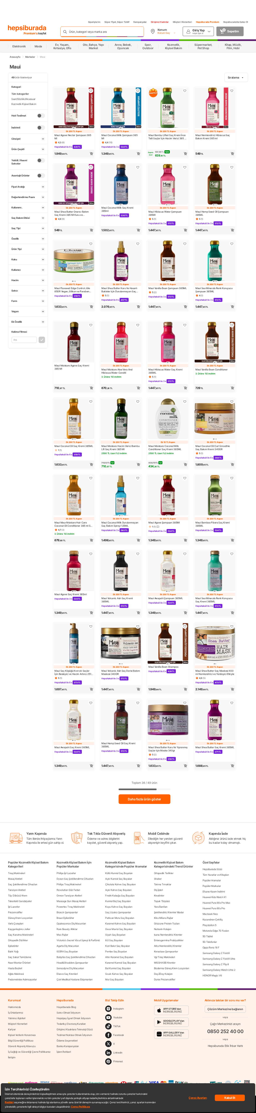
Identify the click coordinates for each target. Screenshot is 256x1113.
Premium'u (31, 33)
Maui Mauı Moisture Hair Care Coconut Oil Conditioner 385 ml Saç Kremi (73, 524)
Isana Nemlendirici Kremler (168, 934)
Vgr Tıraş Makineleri (164, 957)
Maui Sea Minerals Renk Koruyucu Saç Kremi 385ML (214, 600)
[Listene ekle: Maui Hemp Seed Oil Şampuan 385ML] (231, 167)
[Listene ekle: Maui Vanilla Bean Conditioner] (231, 325)
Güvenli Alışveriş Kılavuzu (21, 1046)
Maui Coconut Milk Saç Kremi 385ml (117, 209)
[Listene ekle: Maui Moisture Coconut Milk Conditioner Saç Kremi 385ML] (184, 401)
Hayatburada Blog (66, 1007)
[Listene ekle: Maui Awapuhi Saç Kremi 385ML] (90, 702)
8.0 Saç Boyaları (114, 940)
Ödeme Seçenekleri (67, 1040)
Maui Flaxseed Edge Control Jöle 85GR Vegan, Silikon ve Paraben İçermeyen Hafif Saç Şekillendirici (72, 290)
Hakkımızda (14, 1007)
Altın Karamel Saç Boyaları (119, 957)
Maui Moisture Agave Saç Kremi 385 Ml (71, 367)
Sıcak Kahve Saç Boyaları (119, 973)
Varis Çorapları (15, 923)
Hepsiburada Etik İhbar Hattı (225, 1045)
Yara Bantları (160, 906)
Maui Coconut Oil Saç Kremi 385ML (73, 446)
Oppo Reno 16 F (211, 947)
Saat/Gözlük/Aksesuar (23, 98)
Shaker (158, 878)
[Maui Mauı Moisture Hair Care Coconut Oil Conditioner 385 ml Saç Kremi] (74, 495)
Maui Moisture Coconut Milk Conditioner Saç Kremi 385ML (164, 448)
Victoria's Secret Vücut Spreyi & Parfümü (78, 940)
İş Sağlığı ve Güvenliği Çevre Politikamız (29, 1051)
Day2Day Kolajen (163, 973)
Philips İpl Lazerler (66, 873)
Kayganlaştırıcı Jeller (19, 929)
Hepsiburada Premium (207, 22)
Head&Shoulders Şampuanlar (72, 962)
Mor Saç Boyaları (114, 979)
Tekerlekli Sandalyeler (20, 901)
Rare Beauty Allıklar (67, 929)
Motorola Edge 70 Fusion (216, 930)
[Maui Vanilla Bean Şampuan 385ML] (168, 261)
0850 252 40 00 (225, 1031)
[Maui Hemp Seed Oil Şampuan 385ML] (215, 184)
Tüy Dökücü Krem (17, 895)
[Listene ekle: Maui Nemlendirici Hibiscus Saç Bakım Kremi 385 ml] (231, 90)
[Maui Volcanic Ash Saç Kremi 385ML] (121, 571)
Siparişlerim (94, 22)
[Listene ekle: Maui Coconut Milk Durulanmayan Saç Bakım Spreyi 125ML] (137, 478)
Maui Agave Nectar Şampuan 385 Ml (72, 137)
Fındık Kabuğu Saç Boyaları (119, 895)
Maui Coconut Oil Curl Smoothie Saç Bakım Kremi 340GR (212, 448)
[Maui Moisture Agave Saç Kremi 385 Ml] (74, 342)
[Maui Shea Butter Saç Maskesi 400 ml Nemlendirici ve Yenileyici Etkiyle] (215, 643)
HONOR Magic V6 (212, 975)
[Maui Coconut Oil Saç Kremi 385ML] (74, 419)
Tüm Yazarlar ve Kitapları (216, 874)
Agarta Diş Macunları (68, 945)
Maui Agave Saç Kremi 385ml (70, 594)
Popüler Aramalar (212, 880)
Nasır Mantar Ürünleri (19, 962)
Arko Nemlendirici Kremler (168, 945)
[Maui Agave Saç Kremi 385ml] (74, 571)
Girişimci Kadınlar (160, 22)
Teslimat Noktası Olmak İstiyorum (74, 1034)
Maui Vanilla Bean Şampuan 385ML (167, 288)
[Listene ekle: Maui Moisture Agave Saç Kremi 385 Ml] (90, 325)
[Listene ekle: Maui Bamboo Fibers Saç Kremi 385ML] (231, 478)
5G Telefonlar (210, 941)
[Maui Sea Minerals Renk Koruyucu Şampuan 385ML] (215, 261)
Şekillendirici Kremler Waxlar (169, 912)
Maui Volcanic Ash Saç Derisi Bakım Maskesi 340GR (120, 672)
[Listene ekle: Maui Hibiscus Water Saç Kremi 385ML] (184, 325)
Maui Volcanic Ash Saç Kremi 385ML (117, 600)
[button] (74, 154)
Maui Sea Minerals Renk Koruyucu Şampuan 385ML (214, 290)
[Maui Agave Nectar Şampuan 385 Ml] (74, 108)
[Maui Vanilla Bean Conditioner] (215, 342)
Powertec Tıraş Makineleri (71, 906)
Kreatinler (159, 895)
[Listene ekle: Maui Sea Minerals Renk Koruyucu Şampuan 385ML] (231, 243)
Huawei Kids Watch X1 (214, 897)
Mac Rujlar (62, 934)
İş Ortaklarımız (15, 1012)
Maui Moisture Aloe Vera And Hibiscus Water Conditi (117, 371)
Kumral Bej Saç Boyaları (118, 901)
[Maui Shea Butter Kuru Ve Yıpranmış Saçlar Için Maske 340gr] (168, 720)
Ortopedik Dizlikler (18, 940)
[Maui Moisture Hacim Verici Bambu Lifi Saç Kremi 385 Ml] (121, 419)
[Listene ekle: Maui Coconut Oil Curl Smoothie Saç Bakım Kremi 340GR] (231, 401)
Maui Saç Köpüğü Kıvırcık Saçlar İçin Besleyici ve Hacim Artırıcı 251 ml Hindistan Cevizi (72, 672)
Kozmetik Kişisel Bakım (23, 103)
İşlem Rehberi (64, 1051)
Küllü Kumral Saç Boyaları (119, 873)
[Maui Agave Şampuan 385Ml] (168, 495)
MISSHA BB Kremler (164, 962)
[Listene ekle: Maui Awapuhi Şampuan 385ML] (184, 553)
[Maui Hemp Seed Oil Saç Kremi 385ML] (121, 720)
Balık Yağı (13, 951)
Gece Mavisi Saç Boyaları (119, 929)
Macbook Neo (210, 913)
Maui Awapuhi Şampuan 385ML (165, 598)
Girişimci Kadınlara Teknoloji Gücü (75, 1029)
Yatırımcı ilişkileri (16, 1018)
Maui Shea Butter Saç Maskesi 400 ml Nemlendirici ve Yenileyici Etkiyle (214, 672)
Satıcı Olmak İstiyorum (68, 1012)
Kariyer (12, 1029)
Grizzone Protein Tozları (167, 923)
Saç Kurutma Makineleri (20, 934)
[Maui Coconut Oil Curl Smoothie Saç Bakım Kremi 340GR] (215, 419)
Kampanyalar (140, 22)
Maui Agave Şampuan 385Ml (164, 522)
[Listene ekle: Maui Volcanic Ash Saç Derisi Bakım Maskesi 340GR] (137, 626)
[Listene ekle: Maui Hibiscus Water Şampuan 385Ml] (184, 167)
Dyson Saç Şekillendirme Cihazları (75, 878)
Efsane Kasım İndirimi (214, 891)
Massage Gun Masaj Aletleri (71, 901)
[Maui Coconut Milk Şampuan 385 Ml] (121, 108)
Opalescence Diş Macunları (71, 923)
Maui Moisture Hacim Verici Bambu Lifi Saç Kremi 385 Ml (120, 448)
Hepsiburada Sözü (212, 869)
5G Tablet (208, 936)
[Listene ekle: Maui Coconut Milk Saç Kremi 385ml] (137, 167)
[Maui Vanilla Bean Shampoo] (168, 643)
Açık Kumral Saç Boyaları (118, 878)
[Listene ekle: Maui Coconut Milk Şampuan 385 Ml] (137, 90)
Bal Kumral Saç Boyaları (118, 968)
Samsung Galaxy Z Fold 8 (216, 953)
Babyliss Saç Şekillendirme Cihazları (76, 957)
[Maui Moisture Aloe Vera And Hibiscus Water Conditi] (121, 342)
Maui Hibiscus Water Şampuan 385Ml (165, 213)
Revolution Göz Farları (68, 889)
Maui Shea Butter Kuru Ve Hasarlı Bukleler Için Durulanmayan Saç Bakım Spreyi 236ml (119, 290)
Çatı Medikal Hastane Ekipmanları (74, 979)
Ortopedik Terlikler (163, 873)
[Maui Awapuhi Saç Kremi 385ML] (74, 720)
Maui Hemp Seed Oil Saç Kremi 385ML (118, 745)
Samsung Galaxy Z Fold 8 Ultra (219, 958)
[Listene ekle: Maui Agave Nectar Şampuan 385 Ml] (90, 90)
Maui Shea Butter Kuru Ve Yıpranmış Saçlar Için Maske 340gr (167, 749)
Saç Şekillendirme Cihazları (22, 884)
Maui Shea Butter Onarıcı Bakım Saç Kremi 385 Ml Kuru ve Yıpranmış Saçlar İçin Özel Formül (72, 213)
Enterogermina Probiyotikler (168, 940)
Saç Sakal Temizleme (19, 957)
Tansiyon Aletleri (17, 889)
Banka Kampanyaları (68, 1046)
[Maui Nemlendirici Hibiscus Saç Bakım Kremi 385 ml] (215, 108)
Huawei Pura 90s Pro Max (216, 902)
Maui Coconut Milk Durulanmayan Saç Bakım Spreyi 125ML (119, 524)
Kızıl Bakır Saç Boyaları (117, 945)
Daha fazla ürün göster (144, 799)
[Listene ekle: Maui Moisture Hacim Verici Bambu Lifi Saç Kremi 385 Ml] (137, 401)
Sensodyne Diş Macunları (70, 968)
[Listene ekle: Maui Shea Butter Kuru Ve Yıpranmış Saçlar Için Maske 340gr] (184, 702)
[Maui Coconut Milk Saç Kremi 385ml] (121, 184)
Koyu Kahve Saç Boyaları (118, 906)
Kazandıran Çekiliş (213, 919)
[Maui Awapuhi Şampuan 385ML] (168, 571)
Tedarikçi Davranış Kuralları (71, 1023)
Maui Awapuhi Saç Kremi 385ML (72, 747)
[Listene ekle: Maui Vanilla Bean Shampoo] (184, 626)
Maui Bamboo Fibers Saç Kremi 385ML (212, 524)
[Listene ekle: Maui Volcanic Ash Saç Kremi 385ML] (137, 553)
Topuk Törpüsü (162, 901)
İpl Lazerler (14, 906)
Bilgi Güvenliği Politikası (20, 1040)
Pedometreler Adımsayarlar (22, 979)
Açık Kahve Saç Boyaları (118, 889)
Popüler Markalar (212, 885)
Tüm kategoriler (20, 93)
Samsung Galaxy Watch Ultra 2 (219, 969)
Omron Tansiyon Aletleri (69, 895)
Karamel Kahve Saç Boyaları (120, 923)
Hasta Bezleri (15, 968)
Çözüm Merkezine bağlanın (225, 1009)
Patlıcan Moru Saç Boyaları (119, 917)
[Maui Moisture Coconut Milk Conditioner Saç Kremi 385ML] (168, 419)
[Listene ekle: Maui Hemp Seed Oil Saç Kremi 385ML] (137, 702)
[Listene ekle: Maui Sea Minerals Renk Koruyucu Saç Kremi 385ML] (231, 553)
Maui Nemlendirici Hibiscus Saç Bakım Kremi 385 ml (212, 137)
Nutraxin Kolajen (162, 929)
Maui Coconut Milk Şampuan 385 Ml (119, 137)
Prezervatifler (15, 912)
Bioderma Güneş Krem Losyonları (171, 968)
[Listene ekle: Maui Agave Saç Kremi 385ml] (90, 553)
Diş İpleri (158, 889)
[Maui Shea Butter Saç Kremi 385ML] (215, 720)
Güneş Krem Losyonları (20, 917)
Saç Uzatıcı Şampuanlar (118, 912)
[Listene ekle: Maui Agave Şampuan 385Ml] (184, 478)
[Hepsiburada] (27, 28)
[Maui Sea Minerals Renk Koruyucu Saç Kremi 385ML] (215, 571)
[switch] (41, 115)
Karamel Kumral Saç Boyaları (120, 962)
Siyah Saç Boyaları (115, 934)
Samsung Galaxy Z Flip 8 (216, 964)
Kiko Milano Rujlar (163, 917)
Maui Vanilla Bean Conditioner (211, 369)
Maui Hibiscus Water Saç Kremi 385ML (165, 371)
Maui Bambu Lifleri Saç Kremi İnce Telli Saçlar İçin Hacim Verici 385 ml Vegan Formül (167, 137)
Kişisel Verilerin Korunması (22, 1034)
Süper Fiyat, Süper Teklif (116, 22)
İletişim (11, 1057)
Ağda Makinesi (16, 973)
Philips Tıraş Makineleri (69, 884)
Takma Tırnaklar (162, 884)
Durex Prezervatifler (164, 979)
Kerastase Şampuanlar (166, 951)
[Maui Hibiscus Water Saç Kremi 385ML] (168, 342)
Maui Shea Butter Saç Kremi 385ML (214, 747)
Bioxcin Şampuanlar (67, 912)
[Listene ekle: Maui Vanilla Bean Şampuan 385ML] (184, 243)
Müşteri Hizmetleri (182, 22)
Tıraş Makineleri (16, 873)
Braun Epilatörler (65, 917)
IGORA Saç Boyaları (67, 951)
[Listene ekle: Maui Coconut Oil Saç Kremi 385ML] (90, 401)
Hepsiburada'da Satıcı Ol (235, 22)
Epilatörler (13, 945)
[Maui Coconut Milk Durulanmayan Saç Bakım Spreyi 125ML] (121, 495)
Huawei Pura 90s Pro (214, 908)
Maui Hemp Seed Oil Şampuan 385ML (211, 213)
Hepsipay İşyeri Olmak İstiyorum (74, 1018)
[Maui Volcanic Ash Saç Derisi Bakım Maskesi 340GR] (121, 643)
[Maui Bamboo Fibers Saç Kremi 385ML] (215, 495)
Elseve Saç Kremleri (67, 973)
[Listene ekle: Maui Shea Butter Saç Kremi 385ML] (231, 702)
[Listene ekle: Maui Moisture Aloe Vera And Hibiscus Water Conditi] (137, 325)
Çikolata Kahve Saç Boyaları (120, 884)
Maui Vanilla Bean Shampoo (163, 666)
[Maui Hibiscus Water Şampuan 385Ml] (168, 184)
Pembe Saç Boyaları (116, 951)
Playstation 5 (209, 925)
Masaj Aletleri (15, 878)
